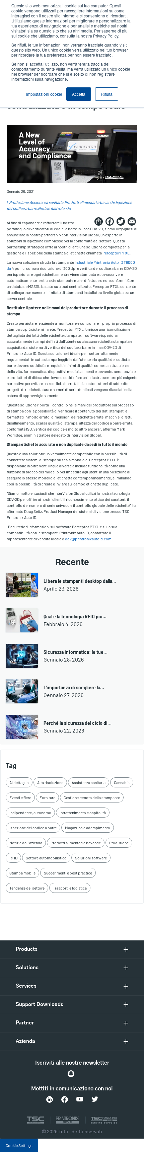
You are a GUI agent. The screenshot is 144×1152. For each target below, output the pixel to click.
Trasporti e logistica (70, 888)
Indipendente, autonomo (30, 812)
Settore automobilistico (46, 857)
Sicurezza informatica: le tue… (75, 652)
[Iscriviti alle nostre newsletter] (71, 1073)
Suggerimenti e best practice (68, 872)
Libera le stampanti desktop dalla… (80, 581)
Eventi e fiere (20, 797)
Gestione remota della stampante (92, 797)
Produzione (18, 202)
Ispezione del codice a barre (33, 827)
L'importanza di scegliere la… (74, 687)
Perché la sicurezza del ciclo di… (78, 723)
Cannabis (122, 782)
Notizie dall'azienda (54, 208)
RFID (13, 857)
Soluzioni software (91, 857)
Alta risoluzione (50, 782)
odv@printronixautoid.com (88, 538)
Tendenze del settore (27, 888)
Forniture (47, 797)
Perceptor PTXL (116, 252)
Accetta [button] (78, 94)
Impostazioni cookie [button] (44, 94)
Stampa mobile (22, 872)
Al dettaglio (19, 782)
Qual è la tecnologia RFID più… (75, 616)
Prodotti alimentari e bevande (89, 202)
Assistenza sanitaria (46, 202)
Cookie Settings (19, 1145)
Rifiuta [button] (107, 94)
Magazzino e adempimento (87, 827)
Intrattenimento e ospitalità (83, 812)
